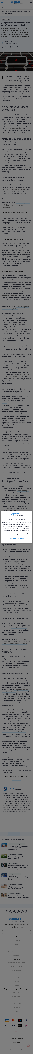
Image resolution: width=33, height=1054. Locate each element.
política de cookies (14, 532)
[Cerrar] (30, 512)
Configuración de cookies (16, 538)
